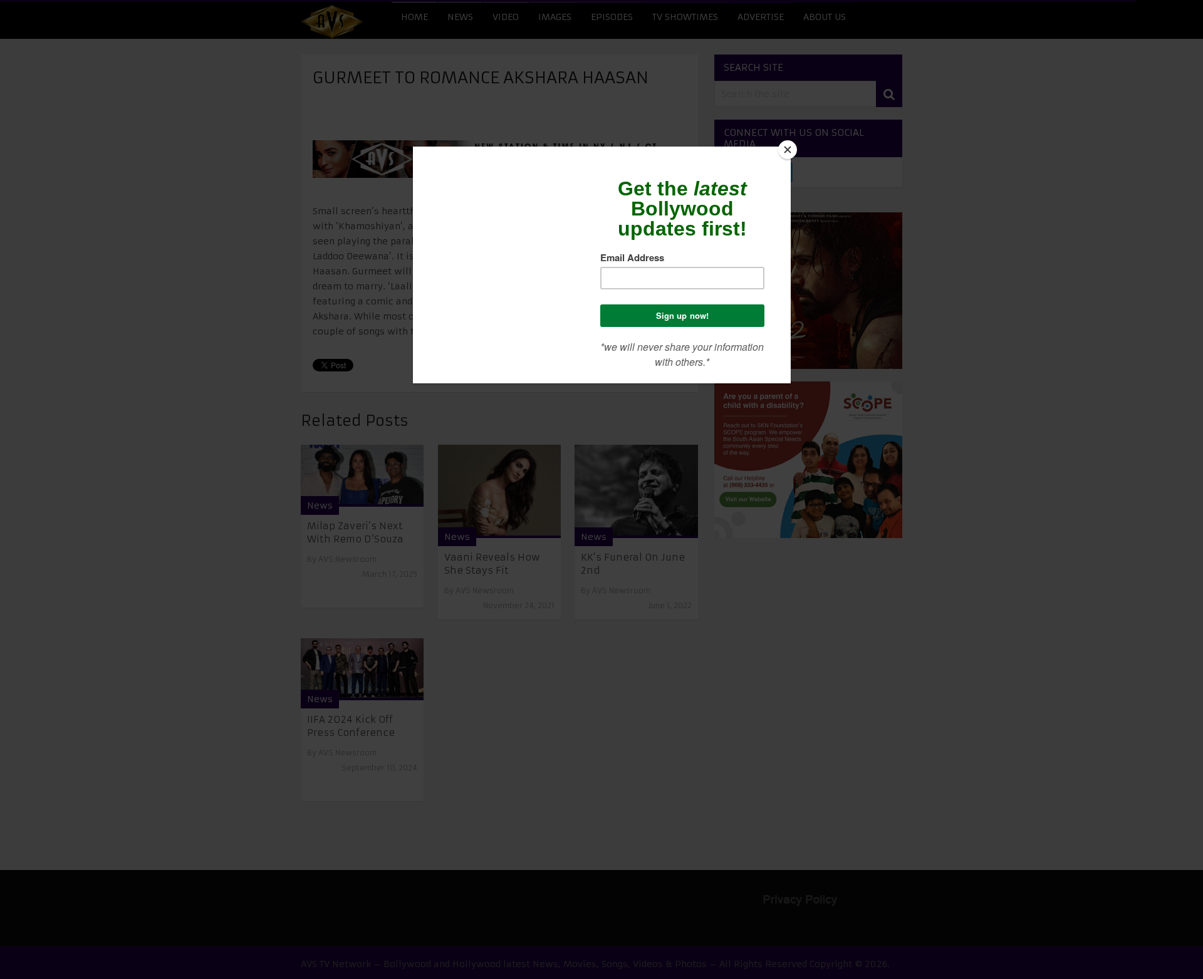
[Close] (787, 149)
